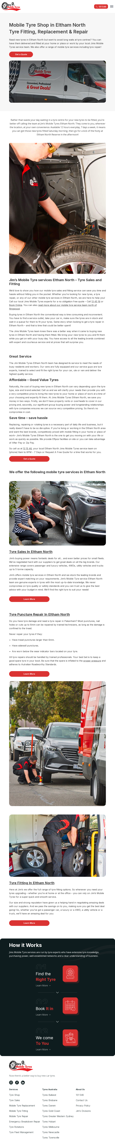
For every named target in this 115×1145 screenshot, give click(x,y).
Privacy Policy (83, 1105)
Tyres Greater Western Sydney (58, 1116)
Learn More (29, 599)
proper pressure (92, 660)
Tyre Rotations (16, 1127)
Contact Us (82, 1100)
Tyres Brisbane (49, 1100)
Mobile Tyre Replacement (22, 1105)
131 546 (80, 1095)
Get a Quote (21, 54)
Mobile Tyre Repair (18, 1116)
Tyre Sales (14, 1100)
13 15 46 (27, 448)
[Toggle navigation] (111, 6)
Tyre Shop (14, 1095)
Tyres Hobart (49, 1121)
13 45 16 (95, 301)
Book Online (15, 305)
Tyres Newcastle (50, 1132)
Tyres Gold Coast (51, 1111)
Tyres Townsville (50, 1137)
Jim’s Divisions (83, 1111)
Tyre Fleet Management (21, 1132)
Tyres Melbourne (50, 1127)
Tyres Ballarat (49, 1095)
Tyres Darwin (49, 1105)
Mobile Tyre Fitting (18, 1111)
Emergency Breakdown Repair (24, 1121)
